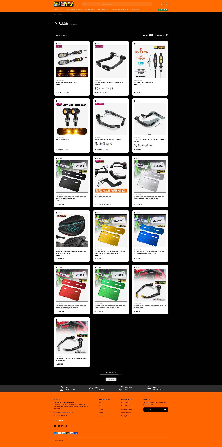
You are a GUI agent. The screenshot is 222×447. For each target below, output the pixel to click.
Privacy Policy (125, 402)
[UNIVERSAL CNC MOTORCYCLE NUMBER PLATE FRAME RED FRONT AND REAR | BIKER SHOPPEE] (72, 285)
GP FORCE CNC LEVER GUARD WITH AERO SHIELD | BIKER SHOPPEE (149, 141)
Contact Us (101, 413)
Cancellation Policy (126, 413)
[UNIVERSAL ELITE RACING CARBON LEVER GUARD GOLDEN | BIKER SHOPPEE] (150, 285)
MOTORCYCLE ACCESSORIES (73, 10)
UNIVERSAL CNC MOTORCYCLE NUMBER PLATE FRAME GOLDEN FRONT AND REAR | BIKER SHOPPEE (110, 252)
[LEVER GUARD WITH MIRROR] (111, 176)
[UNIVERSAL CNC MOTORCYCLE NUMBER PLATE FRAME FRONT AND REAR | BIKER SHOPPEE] (72, 176)
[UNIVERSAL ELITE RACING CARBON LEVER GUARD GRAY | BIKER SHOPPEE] (72, 337)
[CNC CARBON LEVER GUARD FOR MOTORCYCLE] (111, 119)
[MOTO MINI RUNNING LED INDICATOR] (72, 61)
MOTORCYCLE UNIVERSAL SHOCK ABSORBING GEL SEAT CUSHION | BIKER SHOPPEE (71, 252)
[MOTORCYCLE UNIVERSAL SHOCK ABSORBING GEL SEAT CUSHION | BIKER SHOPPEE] (72, 230)
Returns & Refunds (126, 409)
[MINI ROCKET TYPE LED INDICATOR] (150, 61)
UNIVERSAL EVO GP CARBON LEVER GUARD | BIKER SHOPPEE (109, 83)
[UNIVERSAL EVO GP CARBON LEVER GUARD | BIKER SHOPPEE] (111, 61)
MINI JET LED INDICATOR (62, 140)
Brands (100, 416)
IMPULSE (59, 14)
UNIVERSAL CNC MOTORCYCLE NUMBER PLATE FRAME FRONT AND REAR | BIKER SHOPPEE (71, 198)
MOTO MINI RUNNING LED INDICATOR (66, 82)
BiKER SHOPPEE (60, 440)
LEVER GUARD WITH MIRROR (103, 197)
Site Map (101, 409)
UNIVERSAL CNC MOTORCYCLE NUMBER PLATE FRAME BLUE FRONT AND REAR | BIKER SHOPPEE (149, 252)
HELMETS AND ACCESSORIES (120, 10)
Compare (145, 35)
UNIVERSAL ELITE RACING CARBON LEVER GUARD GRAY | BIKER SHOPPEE (71, 359)
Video (100, 406)
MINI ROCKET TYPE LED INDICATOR (143, 82)
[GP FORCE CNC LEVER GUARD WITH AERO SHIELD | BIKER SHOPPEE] (150, 119)
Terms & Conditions (126, 406)
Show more (111, 379)
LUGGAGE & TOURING (102, 10)
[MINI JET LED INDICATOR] (72, 119)
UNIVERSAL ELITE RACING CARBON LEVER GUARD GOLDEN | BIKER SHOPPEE (150, 307)
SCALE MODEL (135, 10)
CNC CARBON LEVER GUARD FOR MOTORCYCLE (108, 140)
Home (55, 14)
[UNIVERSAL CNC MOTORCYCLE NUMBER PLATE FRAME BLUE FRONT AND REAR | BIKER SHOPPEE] (150, 230)
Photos (100, 402)
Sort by (56, 35)
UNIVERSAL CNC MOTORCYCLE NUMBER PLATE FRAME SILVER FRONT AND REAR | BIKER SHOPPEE (149, 198)
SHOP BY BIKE (57, 10)
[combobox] (117, 4)
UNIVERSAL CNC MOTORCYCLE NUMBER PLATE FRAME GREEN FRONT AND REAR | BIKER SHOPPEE (110, 307)
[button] (167, 4)
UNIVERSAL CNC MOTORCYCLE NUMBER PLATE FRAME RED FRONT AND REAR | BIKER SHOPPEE (71, 307)
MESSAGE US (59, 420)
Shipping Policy (125, 416)
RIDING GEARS (89, 10)
